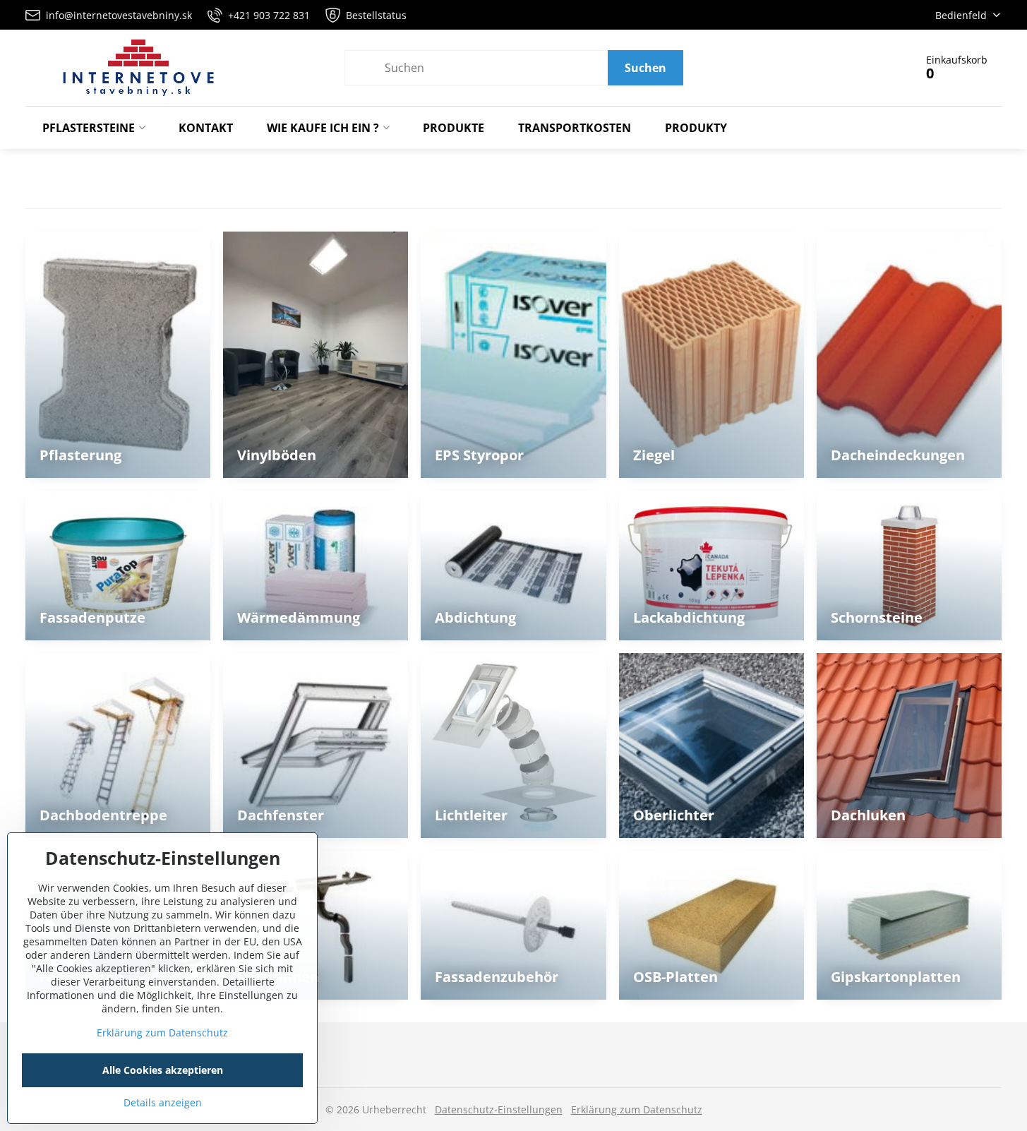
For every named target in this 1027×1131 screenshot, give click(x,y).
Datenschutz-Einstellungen (499, 1109)
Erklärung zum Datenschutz (636, 1109)
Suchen (645, 68)
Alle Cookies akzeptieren (162, 1070)
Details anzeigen (163, 1102)
